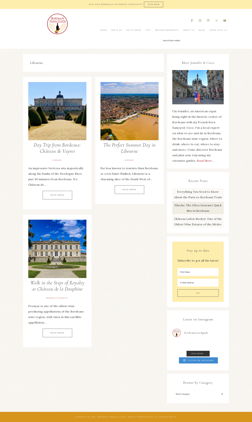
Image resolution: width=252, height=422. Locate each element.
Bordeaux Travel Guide (57, 24)
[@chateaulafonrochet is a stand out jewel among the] (205, 344)
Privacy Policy (168, 417)
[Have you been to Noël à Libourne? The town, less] (218, 344)
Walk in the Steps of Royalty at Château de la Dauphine (57, 286)
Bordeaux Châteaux (57, 298)
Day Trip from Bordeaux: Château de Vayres (57, 148)
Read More (57, 195)
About (131, 417)
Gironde (57, 160)
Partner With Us (147, 417)
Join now (154, 4)
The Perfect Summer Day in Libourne (129, 148)
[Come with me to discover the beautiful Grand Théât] (191, 344)
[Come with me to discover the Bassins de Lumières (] (178, 344)
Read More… (205, 160)
